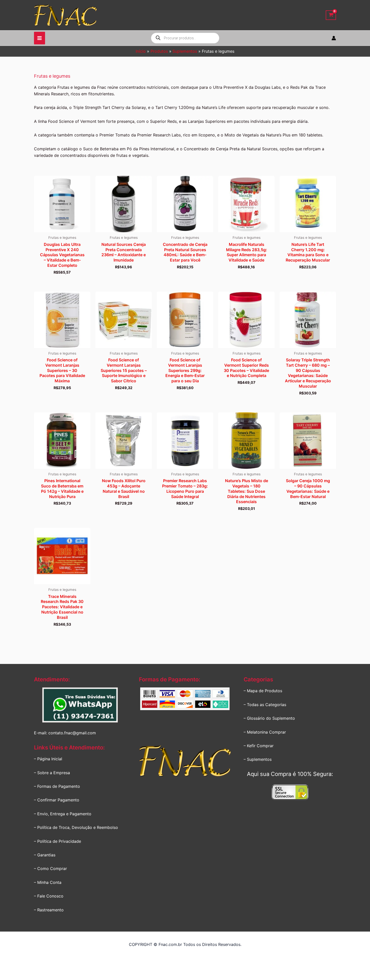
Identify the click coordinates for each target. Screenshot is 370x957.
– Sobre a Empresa (52, 772)
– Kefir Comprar (259, 745)
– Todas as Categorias (265, 704)
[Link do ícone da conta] (333, 38)
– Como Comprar (50, 868)
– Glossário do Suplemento (269, 718)
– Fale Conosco (48, 895)
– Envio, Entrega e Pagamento (62, 813)
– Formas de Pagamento (57, 786)
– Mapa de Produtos (263, 690)
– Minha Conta (47, 882)
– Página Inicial (48, 758)
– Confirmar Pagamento (56, 799)
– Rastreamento (49, 909)
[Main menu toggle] (39, 38)
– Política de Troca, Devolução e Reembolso (76, 827)
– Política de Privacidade (57, 841)
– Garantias (44, 854)
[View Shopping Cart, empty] (331, 15)
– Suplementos (258, 759)
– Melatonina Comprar (265, 732)
